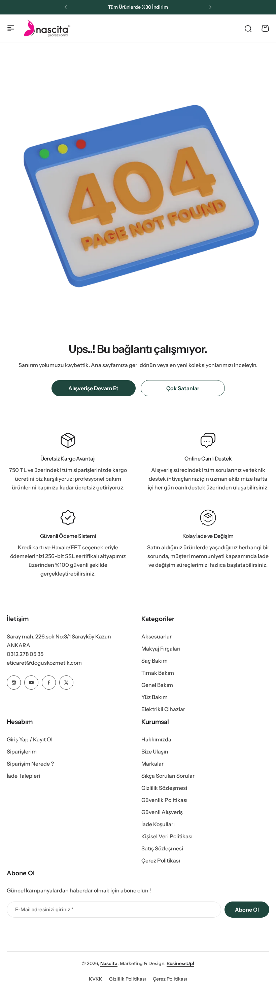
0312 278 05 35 (25, 654)
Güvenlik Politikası (164, 800)
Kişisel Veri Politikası (167, 836)
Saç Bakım (154, 660)
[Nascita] (47, 28)
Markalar (152, 763)
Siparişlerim (22, 751)
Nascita (108, 963)
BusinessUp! (180, 963)
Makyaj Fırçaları (160, 648)
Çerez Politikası (160, 860)
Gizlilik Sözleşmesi (164, 787)
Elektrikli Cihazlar (163, 709)
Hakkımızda (156, 739)
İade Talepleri (23, 775)
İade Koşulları (158, 824)
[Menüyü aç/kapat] (10, 28)
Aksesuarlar (156, 636)
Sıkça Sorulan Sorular (168, 775)
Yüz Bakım (154, 697)
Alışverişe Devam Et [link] (93, 388)
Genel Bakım (157, 685)
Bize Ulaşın (154, 751)
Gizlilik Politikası (127, 979)
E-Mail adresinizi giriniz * (44, 909)
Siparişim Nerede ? (30, 763)
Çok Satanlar (182, 388)
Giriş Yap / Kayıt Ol (30, 739)
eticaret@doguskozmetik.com (44, 662)
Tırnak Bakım (157, 672)
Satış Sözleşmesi (162, 848)
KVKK (95, 979)
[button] (66, 7)
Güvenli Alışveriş (162, 812)
